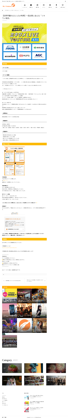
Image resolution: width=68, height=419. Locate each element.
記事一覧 (50, 7)
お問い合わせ (62, 7)
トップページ (25, 7)
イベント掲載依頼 (4, 400)
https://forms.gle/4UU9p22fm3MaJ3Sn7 (9, 247)
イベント (43, 7)
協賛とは (31, 7)
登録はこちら (5, 180)
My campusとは (4, 398)
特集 (56, 7)
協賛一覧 (37, 7)
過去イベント (4, 401)
